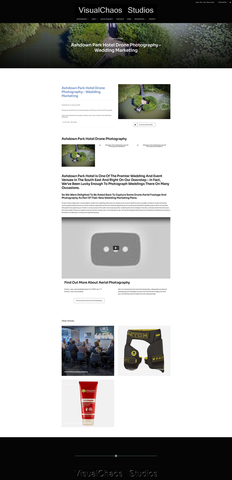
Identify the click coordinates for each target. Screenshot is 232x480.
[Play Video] (116, 248)
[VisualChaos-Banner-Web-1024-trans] (116, 467)
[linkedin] (230, 2)
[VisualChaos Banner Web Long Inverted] (116, 4)
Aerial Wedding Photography (74, 115)
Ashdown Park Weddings (103, 115)
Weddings (65, 117)
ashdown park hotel (89, 115)
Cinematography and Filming (87, 110)
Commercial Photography (104, 110)
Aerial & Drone (73, 110)
